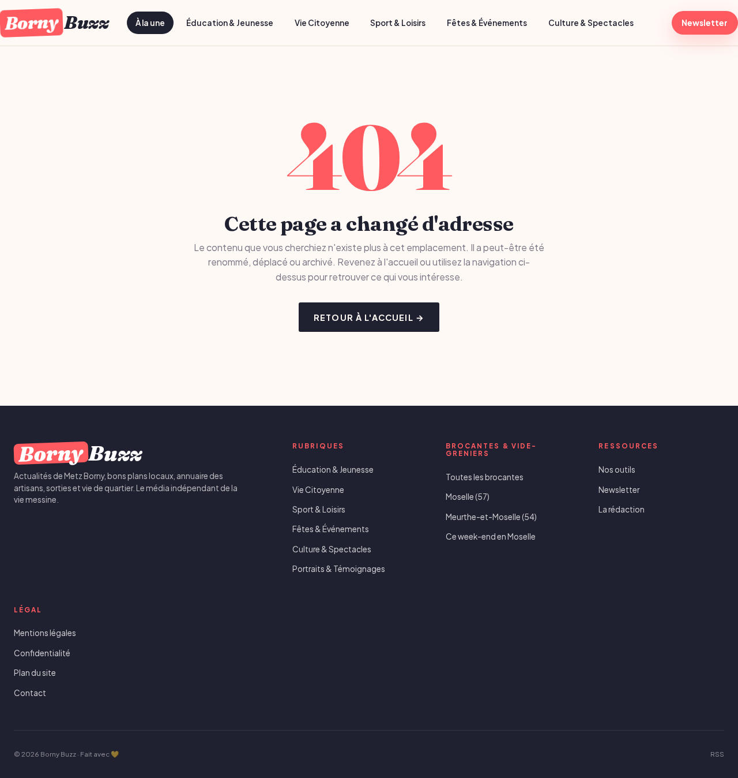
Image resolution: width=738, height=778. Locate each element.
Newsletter (704, 23)
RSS (717, 754)
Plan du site (35, 673)
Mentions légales (45, 633)
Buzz (56, 22)
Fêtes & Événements (487, 23)
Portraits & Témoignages (338, 569)
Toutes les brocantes (485, 477)
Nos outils (616, 469)
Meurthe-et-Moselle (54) (491, 517)
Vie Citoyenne (322, 23)
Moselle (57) (468, 497)
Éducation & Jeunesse (229, 23)
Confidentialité (42, 653)
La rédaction (621, 509)
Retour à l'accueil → (369, 317)
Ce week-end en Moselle (491, 536)
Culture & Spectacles (591, 23)
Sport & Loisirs (398, 23)
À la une (150, 23)
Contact (30, 693)
